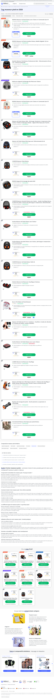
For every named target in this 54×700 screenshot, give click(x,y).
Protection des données (11, 684)
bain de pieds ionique (41, 657)
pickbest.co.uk (27, 688)
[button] (52, 663)
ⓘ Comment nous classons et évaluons (30, 15)
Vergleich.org (4, 688)
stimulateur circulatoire (7, 657)
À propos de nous (22, 3)
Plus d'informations (11, 1)
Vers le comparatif (10, 670)
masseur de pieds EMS (24, 657)
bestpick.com (34, 688)
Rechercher (50, 3)
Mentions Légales (12, 691)
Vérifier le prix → (29, 33)
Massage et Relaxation (17, 6)
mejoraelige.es (20, 688)
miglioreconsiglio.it (12, 688)
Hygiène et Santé (10, 6)
